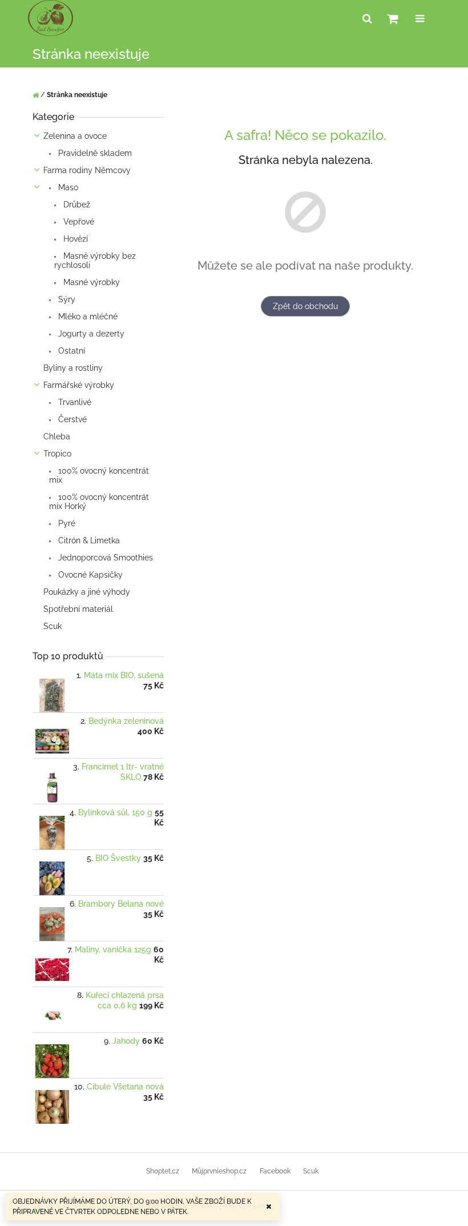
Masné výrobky (90, 282)
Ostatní (70, 350)
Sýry (65, 299)
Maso (67, 187)
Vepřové (77, 221)
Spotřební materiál (78, 609)
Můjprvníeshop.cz (219, 1171)
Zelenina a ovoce (75, 136)
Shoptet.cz (162, 1171)
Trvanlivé (73, 402)
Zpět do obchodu (305, 306)
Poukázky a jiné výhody (86, 591)
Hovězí (74, 238)
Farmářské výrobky (78, 385)
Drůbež (75, 204)
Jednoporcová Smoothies (104, 557)
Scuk (52, 626)
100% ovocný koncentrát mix (99, 475)
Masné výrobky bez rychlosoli (95, 260)
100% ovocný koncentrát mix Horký (99, 501)
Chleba (56, 436)
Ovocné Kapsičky (89, 574)
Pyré (65, 523)
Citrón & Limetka (88, 540)
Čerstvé (71, 419)
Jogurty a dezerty (90, 333)
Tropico (57, 453)
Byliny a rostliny (73, 367)
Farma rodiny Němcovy (87, 170)
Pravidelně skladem (94, 153)
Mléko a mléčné (87, 316)
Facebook (275, 1171)
